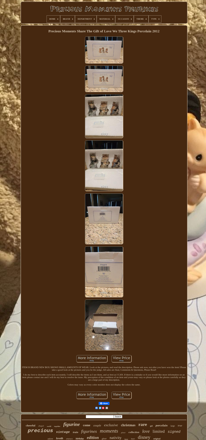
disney (144, 437)
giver (104, 438)
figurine (71, 424)
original (156, 439)
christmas (128, 425)
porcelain (162, 425)
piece (123, 432)
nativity (116, 437)
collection (133, 432)
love (146, 431)
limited (159, 431)
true (180, 425)
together (57, 426)
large (173, 426)
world (49, 426)
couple (97, 425)
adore (50, 438)
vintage (63, 432)
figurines (89, 431)
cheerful (30, 425)
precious (40, 431)
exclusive (111, 425)
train (75, 432)
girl (151, 426)
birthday (80, 438)
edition (93, 437)
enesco (69, 438)
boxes (126, 439)
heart (133, 439)
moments (109, 431)
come (86, 425)
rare (142, 424)
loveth (59, 438)
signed (174, 432)
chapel (41, 426)
